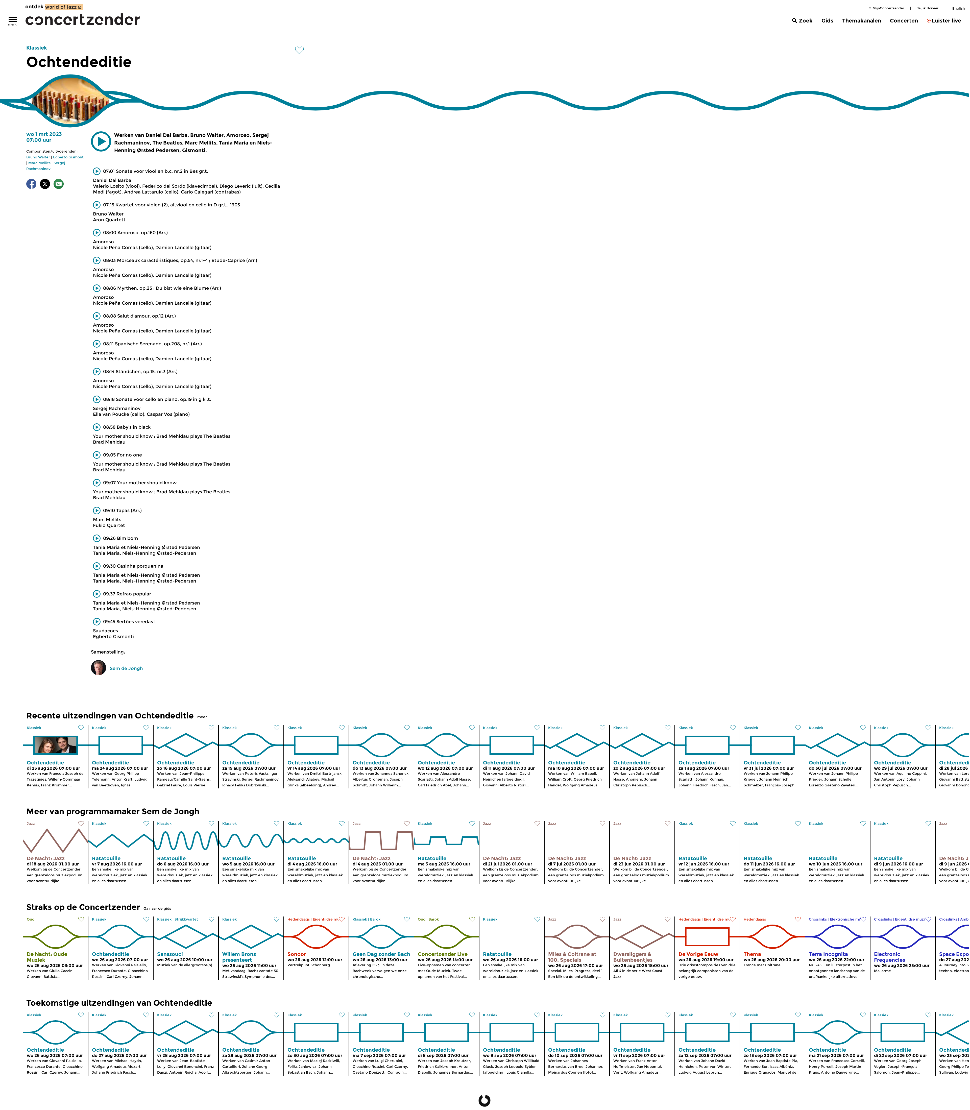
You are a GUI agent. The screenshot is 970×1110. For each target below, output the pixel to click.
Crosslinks (818, 919)
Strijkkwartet (186, 919)
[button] (101, 141)
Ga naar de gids (157, 908)
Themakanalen (861, 20)
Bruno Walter (38, 157)
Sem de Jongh (126, 668)
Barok (375, 919)
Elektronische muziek (849, 919)
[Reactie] (59, 185)
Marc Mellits (39, 163)
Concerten (904, 20)
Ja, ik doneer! (928, 8)
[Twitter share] (45, 185)
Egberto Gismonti (69, 157)
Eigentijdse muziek (330, 919)
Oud (30, 919)
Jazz (31, 823)
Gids (827, 20)
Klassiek (36, 48)
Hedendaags (298, 919)
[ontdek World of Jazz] (64, 7)
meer (202, 717)
